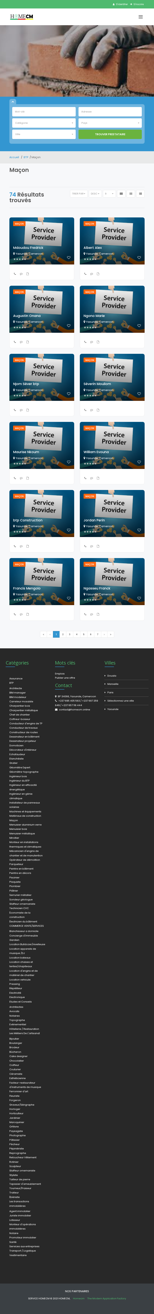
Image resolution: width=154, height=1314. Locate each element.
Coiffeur (14, 1065)
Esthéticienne (17, 1078)
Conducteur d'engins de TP (25, 723)
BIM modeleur (17, 697)
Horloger (14, 1109)
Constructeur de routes (23, 732)
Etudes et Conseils (20, 1001)
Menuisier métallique (22, 833)
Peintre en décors (20, 873)
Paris (110, 692)
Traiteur (14, 1192)
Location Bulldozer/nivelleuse (27, 944)
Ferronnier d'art (18, 1091)
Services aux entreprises (24, 1246)
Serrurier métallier (20, 895)
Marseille (113, 684)
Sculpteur (15, 1166)
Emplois (60, 673)
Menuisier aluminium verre (25, 824)
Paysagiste (16, 1131)
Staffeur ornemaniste (22, 904)
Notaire (13, 1233)
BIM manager (17, 692)
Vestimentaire (18, 1255)
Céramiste (15, 1074)
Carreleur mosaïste (21, 701)
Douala (111, 676)
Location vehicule (20, 979)
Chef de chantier (19, 714)
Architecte (15, 688)
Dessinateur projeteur (22, 741)
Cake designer (18, 1056)
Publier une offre (65, 678)
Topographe (17, 1020)
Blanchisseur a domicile (23, 931)
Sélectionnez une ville (120, 701)
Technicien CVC (19, 908)
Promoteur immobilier (22, 1237)
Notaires (14, 1016)
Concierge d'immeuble (23, 935)
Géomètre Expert (19, 767)
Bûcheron (15, 1052)
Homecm (79, 1298)
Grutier (13, 763)
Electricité (15, 993)
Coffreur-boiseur (19, 719)
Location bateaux (19, 957)
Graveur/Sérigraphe (21, 1105)
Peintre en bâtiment (21, 868)
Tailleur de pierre (19, 1179)
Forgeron (15, 1100)
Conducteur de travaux (23, 728)
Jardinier (14, 1118)
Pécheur (14, 1144)
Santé (13, 1242)
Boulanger (15, 1043)
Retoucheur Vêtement (22, 1157)
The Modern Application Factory (106, 1298)
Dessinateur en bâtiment (24, 736)
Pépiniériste (16, 1148)
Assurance (16, 678)
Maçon (13, 820)
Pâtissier (14, 1140)
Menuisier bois (18, 829)
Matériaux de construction (25, 816)
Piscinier (14, 877)
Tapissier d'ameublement (25, 1184)
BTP (26, 157)
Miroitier (14, 838)
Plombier (14, 886)
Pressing (14, 984)
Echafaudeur (17, 754)
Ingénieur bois (18, 776)
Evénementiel (17, 1024)
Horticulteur (16, 1113)
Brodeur (14, 1047)
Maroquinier (16, 1122)
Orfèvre (14, 1126)
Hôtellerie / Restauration (24, 1029)
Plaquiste (15, 882)
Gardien (14, 940)
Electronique (17, 997)
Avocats (14, 1011)
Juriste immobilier (20, 1215)
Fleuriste (14, 1096)
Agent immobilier (19, 1211)
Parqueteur (16, 864)
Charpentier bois (19, 706)
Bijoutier (14, 1039)
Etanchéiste (16, 758)
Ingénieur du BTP (19, 780)
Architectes (16, 1007)
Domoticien (16, 745)
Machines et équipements (25, 811)
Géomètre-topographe (23, 772)
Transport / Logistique (22, 1250)
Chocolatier (16, 1061)
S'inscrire (138, 4)
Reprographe (17, 1153)
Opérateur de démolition (24, 860)
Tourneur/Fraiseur (20, 1188)
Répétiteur (15, 988)
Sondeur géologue (21, 899)
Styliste (13, 1175)
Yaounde (113, 709)
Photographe (17, 1135)
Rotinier (14, 1162)
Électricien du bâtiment (23, 921)
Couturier (15, 1069)
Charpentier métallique (23, 710)
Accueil (14, 157)
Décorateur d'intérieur (22, 750)
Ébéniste (14, 1197)
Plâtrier (13, 890)
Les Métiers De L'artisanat (24, 1033)
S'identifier (122, 4)
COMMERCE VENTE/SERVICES (26, 926)
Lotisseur (14, 1220)
